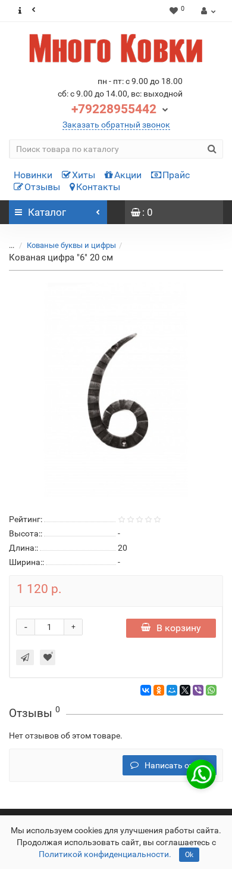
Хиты (83, 175)
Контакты (98, 187)
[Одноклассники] (158, 690)
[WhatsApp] (211, 690)
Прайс (176, 175)
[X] (185, 690)
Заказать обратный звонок (116, 124)
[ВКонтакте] (145, 690)
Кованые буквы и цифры (71, 245)
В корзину (178, 628)
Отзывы (42, 187)
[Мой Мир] (172, 690)
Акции (128, 175)
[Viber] (198, 690)
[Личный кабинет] (206, 10)
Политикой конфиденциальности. (105, 854)
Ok (189, 855)
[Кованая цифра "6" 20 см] (116, 390)
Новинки (33, 175)
